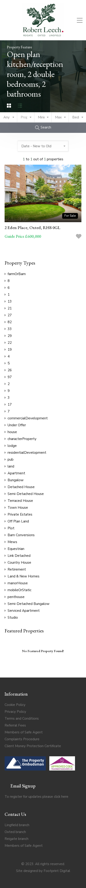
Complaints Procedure (22, 739)
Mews (12, 542)
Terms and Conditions (22, 718)
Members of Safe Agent (24, 732)
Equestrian (16, 548)
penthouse (16, 597)
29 (10, 335)
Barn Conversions (21, 535)
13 (10, 301)
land (11, 466)
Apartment (16, 473)
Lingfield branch (17, 825)
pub (11, 459)
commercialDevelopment (28, 418)
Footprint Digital (57, 871)
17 (10, 404)
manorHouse (18, 583)
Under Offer (17, 425)
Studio (13, 617)
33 (10, 329)
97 (10, 377)
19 (10, 349)
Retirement (17, 569)
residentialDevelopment (27, 452)
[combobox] (8, 117)
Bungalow (16, 480)
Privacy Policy (15, 711)
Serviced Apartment (24, 610)
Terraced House (20, 500)
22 (10, 342)
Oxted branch (15, 832)
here (64, 796)
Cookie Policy (15, 704)
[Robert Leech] (43, 35)
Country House (19, 562)
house (12, 432)
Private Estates (20, 514)
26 (10, 370)
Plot (11, 528)
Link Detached (19, 555)
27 (10, 315)
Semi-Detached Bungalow (29, 603)
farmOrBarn (17, 274)
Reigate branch (16, 838)
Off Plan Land (18, 521)
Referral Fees (15, 725)
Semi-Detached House (26, 494)
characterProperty (22, 439)
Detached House (21, 487)
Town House (18, 507)
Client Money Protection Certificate (33, 746)
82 (10, 322)
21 (10, 308)
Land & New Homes (23, 576)
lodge (12, 445)
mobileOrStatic (19, 590)
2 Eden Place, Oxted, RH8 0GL (32, 227)
